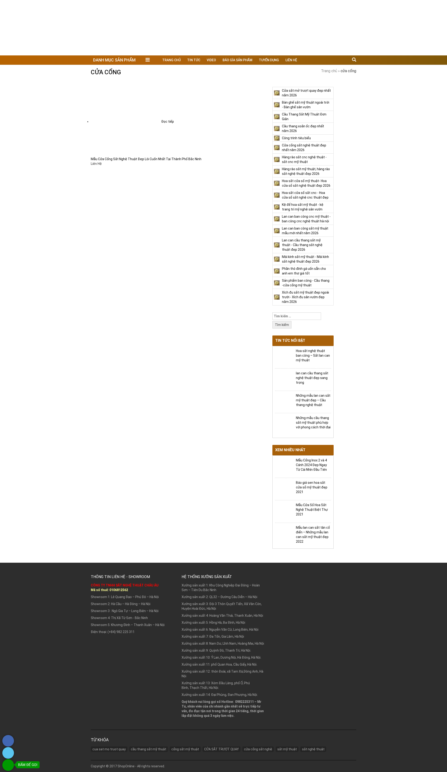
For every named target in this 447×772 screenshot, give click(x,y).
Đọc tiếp (167, 121)
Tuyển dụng (269, 60)
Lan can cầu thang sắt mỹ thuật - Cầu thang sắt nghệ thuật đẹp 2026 (302, 244)
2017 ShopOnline (122, 766)
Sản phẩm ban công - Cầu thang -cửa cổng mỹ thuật (305, 283)
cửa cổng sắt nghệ (258, 749)
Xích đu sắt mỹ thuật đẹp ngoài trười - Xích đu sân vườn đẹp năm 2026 (305, 297)
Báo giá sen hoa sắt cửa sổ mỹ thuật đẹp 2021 (311, 487)
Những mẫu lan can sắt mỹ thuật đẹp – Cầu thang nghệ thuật (313, 400)
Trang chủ (171, 60)
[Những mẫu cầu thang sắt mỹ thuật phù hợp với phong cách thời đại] (283, 424)
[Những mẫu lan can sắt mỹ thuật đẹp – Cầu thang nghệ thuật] (283, 401)
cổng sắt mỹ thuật (185, 749)
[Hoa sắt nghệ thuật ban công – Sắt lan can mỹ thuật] (283, 357)
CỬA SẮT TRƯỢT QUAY (221, 749)
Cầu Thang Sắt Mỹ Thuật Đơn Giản (304, 116)
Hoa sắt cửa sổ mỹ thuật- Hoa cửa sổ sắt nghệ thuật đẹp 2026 (306, 183)
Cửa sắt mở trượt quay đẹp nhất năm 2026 (306, 93)
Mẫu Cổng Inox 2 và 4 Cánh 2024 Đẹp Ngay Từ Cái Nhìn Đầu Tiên (311, 464)
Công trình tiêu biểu (296, 138)
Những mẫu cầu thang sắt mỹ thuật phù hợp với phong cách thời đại (313, 422)
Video (211, 60)
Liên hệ (291, 60)
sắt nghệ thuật (313, 749)
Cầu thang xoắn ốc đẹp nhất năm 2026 (303, 128)
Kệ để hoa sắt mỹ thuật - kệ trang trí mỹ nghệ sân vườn (302, 207)
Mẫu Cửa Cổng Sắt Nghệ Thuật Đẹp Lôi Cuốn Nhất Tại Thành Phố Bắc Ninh (146, 159)
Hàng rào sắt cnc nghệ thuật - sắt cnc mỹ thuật (304, 159)
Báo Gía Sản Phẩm (237, 60)
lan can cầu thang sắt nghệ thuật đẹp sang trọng (312, 377)
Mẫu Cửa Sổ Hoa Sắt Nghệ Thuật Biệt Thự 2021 (312, 509)
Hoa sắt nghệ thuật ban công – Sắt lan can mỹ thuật (313, 355)
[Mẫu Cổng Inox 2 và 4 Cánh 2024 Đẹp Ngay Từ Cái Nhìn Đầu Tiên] (283, 466)
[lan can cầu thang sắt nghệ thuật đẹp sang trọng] (283, 379)
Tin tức (193, 60)
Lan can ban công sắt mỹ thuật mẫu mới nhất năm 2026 (305, 231)
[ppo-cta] (8, 745)
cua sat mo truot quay (109, 749)
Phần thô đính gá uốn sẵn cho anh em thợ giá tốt (304, 271)
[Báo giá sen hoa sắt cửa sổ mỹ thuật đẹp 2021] (283, 489)
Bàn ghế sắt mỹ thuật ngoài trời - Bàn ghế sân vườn (305, 105)
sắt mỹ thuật (287, 749)
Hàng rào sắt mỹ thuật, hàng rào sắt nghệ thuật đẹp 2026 (306, 171)
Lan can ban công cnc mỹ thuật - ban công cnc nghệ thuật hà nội (306, 219)
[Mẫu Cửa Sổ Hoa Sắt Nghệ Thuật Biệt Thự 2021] (283, 511)
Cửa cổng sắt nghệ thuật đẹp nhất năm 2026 (304, 147)
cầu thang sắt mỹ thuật (148, 749)
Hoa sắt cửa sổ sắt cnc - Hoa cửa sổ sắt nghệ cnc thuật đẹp (305, 195)
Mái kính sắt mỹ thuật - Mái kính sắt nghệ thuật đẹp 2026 (305, 259)
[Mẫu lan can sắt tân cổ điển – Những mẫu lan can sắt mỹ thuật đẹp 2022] (283, 533)
